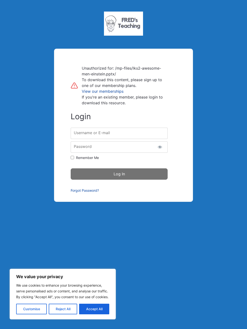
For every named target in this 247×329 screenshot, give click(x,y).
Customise (31, 309)
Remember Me (87, 158)
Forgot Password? (85, 190)
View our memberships (103, 91)
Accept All (94, 309)
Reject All (63, 309)
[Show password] (160, 147)
